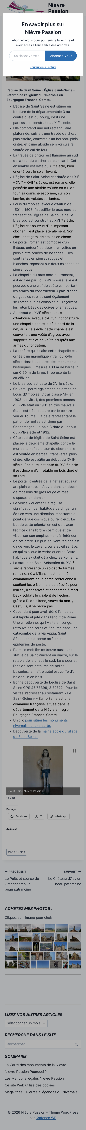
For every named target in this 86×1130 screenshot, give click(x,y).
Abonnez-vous (61, 56)
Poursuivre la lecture (43, 67)
